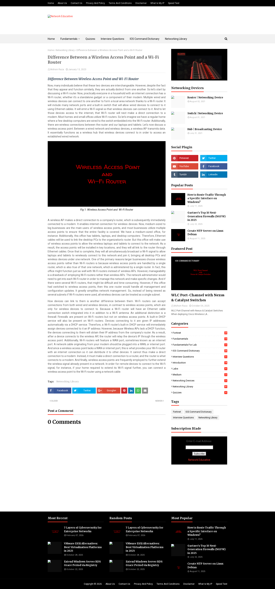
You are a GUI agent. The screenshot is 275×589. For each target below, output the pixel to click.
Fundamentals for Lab (199, 344)
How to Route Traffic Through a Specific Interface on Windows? (206, 198)
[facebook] (213, 166)
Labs (199, 368)
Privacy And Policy (95, 3)
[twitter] (213, 158)
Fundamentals (200, 338)
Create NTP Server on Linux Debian (205, 232)
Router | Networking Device (205, 97)
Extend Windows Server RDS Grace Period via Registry (82, 563)
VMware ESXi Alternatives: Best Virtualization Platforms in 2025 (83, 547)
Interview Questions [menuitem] (112, 38)
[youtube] (184, 166)
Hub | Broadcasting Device (204, 129)
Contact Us (76, 3)
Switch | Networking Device (205, 113)
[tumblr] (184, 174)
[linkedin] (213, 174)
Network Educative (199, 459)
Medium (199, 374)
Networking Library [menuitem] (176, 38)
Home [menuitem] (51, 38)
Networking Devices (199, 380)
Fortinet (200, 332)
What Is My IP (157, 3)
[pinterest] (184, 158)
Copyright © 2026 (93, 584)
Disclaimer (141, 3)
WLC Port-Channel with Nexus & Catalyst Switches (197, 297)
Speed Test (173, 3)
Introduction (200, 362)
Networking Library (65, 50)
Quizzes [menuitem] (90, 38)
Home (51, 3)
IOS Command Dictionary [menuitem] (144, 38)
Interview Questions (199, 356)
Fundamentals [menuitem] (68, 38)
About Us (62, 3)
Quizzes (199, 392)
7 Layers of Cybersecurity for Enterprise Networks (83, 529)
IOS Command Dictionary (200, 350)
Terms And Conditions (120, 3)
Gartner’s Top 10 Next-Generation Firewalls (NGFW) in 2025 (206, 216)
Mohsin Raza (57, 69)
